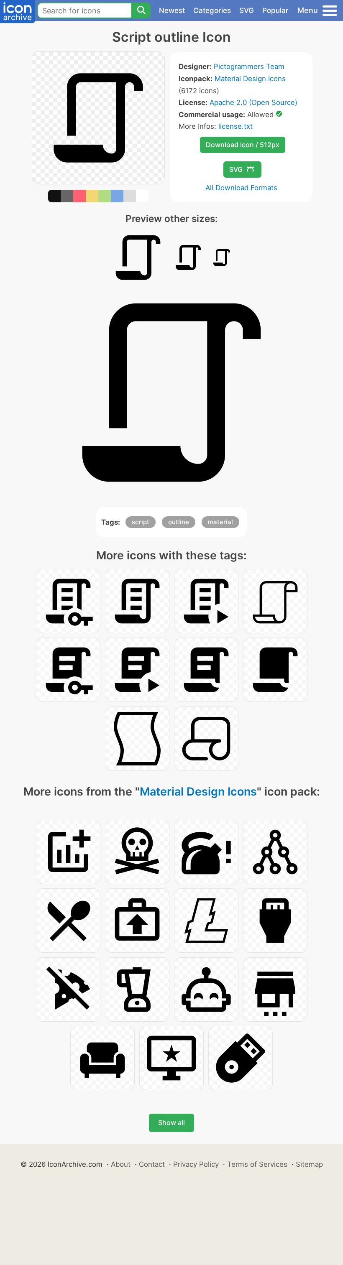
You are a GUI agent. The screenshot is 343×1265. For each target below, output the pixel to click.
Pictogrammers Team (249, 66)
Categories (212, 10)
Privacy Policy (196, 1164)
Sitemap (309, 1164)
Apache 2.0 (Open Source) (253, 102)
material (220, 522)
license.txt (235, 126)
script (140, 522)
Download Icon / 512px (242, 144)
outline (178, 522)
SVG (246, 10)
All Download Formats (241, 188)
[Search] (141, 10)
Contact (152, 1164)
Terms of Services (257, 1164)
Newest (172, 10)
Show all (171, 1122)
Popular (275, 10)
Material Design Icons (250, 78)
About (121, 1164)
